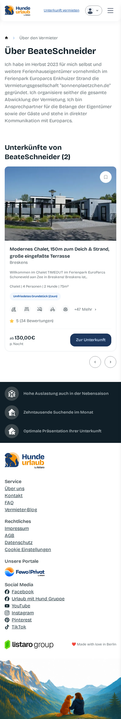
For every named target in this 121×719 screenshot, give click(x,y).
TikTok (19, 627)
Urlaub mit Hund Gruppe (38, 598)
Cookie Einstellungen (28, 549)
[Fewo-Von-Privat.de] (60, 572)
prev (95, 362)
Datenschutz (19, 542)
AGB (9, 535)
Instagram (23, 613)
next (110, 362)
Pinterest (22, 620)
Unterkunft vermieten (61, 10)
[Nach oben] (108, 706)
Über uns (14, 488)
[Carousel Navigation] (60, 362)
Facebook (23, 591)
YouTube (21, 605)
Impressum (17, 528)
